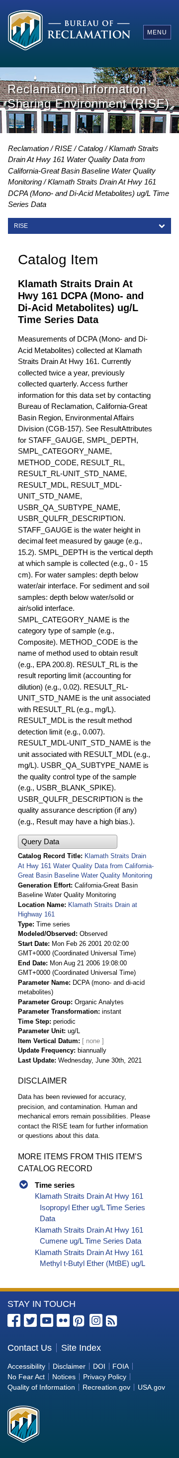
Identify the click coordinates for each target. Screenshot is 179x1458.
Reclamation (28, 148)
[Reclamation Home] (69, 31)
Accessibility (26, 1366)
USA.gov (151, 1387)
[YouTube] (46, 1320)
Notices (64, 1377)
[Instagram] (96, 1320)
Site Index (81, 1348)
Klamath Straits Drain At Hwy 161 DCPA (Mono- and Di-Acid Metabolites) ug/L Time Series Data (88, 193)
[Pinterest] (79, 1321)
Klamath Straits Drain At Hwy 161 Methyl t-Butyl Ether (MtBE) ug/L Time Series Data (90, 1263)
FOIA (120, 1366)
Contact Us (29, 1348)
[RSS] (112, 1321)
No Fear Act (26, 1377)
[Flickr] (63, 1320)
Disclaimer (69, 1366)
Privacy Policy (104, 1377)
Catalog (90, 148)
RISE (63, 148)
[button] (67, 842)
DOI (99, 1366)
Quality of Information (41, 1387)
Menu (157, 32)
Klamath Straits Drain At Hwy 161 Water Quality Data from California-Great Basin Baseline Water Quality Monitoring (86, 865)
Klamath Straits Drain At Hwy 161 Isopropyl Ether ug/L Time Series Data (90, 1207)
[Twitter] (30, 1320)
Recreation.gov (106, 1387)
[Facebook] (13, 1320)
